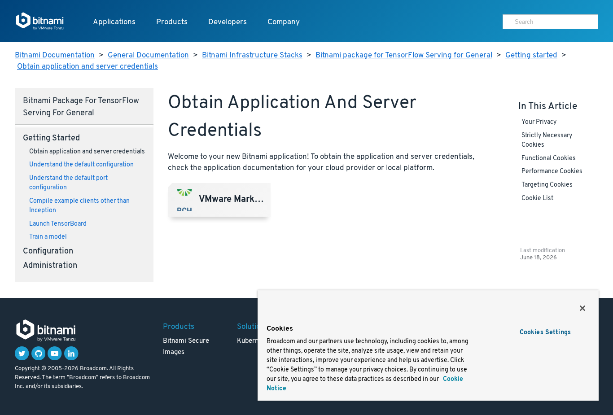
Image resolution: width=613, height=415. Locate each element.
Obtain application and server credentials (87, 66)
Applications (114, 22)
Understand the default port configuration (68, 183)
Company (283, 22)
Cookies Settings (545, 332)
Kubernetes (254, 341)
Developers (227, 22)
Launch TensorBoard (58, 224)
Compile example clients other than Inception (79, 205)
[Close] (582, 308)
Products (172, 22)
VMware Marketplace (234, 200)
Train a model (48, 237)
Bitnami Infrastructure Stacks (252, 55)
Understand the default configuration (81, 165)
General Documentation (148, 55)
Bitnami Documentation (55, 55)
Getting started (531, 55)
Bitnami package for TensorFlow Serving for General (403, 55)
